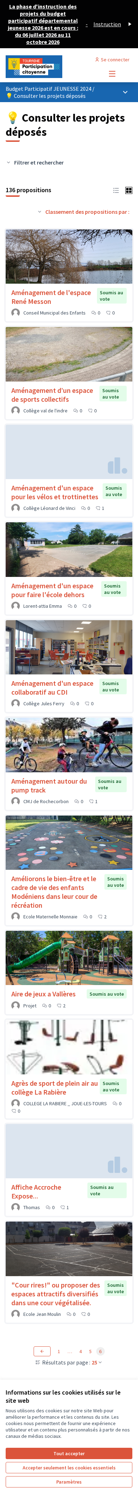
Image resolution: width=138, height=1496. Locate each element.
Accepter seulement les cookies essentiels (69, 1467)
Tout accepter (69, 1453)
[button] (116, 190)
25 (94, 1362)
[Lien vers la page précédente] (42, 1351)
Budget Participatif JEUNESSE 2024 (49, 88)
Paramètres (69, 1482)
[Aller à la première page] (52, 66)
